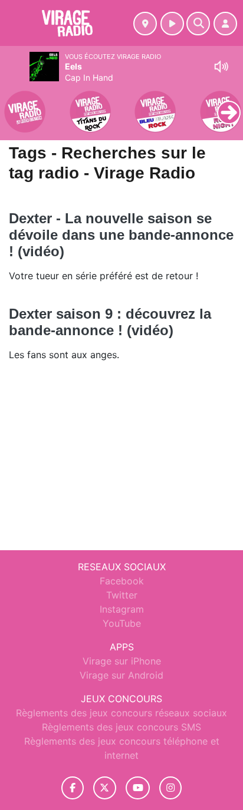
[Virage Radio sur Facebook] (72, 787)
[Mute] (221, 66)
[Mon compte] (225, 23)
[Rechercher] (198, 23)
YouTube (122, 623)
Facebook (122, 581)
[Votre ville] (145, 23)
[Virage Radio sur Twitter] (104, 787)
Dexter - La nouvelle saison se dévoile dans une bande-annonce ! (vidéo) (121, 234)
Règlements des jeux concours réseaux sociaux (121, 713)
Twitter (121, 595)
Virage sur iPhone (122, 661)
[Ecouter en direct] (172, 23)
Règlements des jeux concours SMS (121, 727)
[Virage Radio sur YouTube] (138, 787)
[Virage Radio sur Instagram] (170, 787)
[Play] (15, 103)
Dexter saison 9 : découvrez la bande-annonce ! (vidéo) (110, 322)
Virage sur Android (121, 675)
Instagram (122, 609)
